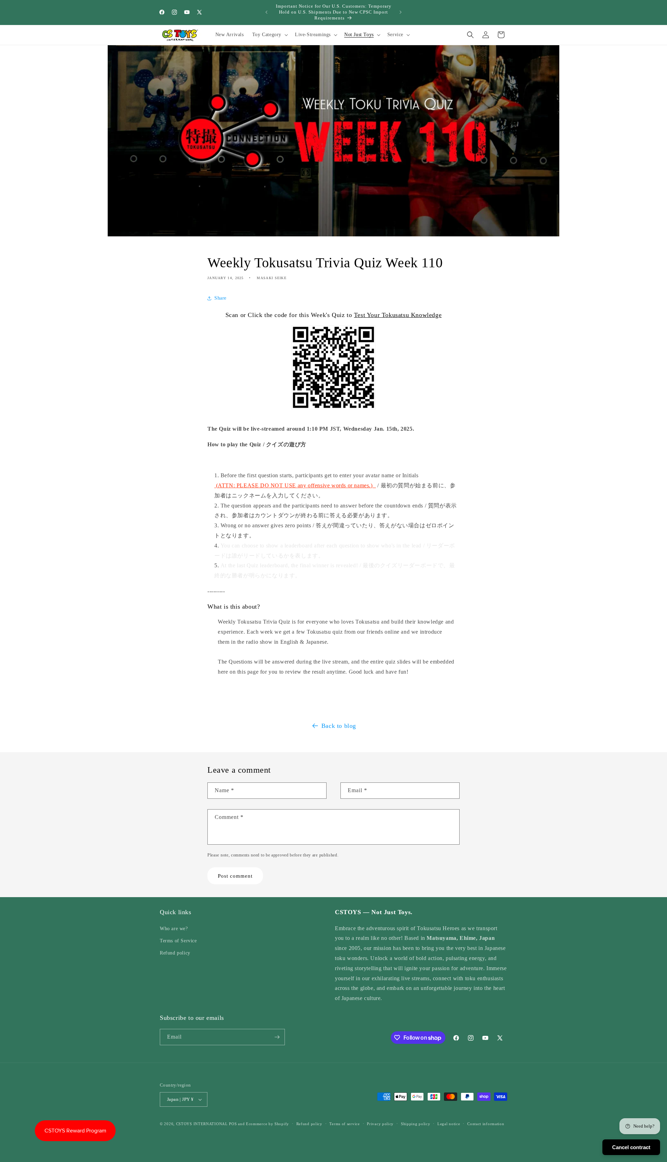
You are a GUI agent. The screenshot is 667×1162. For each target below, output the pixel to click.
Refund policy (175, 953)
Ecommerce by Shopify (267, 1124)
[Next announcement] (400, 12)
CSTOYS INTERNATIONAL (202, 1124)
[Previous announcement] (266, 12)
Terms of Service (178, 940)
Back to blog (338, 725)
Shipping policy (415, 1123)
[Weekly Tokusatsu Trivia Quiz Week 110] (333, 413)
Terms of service (344, 1123)
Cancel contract (631, 1147)
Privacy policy (380, 1123)
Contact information (485, 1123)
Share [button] (220, 298)
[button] (269, 34)
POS (233, 1124)
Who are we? (174, 928)
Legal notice (448, 1123)
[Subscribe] (277, 1037)
